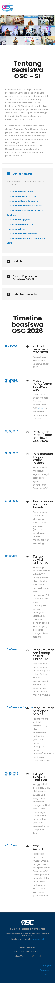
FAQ (46, 974)
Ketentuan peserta (25, 294)
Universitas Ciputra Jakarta (22, 196)
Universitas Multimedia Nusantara (25, 205)
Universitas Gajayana (19, 219)
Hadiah (17, 261)
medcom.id (38, 939)
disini (40, 408)
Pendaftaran (46, 970)
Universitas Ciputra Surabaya (23, 201)
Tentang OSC (46, 965)
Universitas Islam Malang (21, 224)
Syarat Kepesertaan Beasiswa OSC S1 (25, 278)
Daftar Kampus (22, 173)
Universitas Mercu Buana (21, 191)
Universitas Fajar (17, 229)
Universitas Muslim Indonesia (23, 233)
